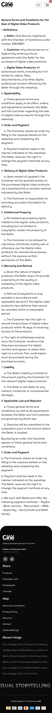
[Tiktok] (12, 559)
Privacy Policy (10, 611)
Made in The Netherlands (28, 701)
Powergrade (9, 585)
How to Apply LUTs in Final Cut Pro (20, 673)
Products (7, 573)
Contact (7, 624)
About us (7, 617)
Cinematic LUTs (10, 579)
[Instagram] (5, 559)
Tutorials (7, 591)
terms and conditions (14, 605)
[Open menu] (38, 5)
